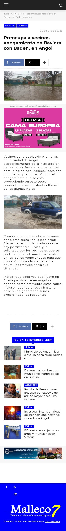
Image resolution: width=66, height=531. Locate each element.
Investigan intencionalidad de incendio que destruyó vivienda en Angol (42, 415)
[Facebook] (7, 487)
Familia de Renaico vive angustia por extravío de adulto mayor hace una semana (41, 394)
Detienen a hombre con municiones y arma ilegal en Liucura (41, 374)
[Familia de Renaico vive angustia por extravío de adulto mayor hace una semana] (12, 391)
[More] (45, 62)
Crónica (15, 13)
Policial (29, 366)
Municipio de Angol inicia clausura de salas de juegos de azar (43, 355)
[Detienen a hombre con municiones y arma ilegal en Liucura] (12, 372)
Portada (22, 26)
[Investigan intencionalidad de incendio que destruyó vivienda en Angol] (12, 413)
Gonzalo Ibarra (52, 521)
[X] (15, 487)
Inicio (6, 13)
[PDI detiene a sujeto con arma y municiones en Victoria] (12, 432)
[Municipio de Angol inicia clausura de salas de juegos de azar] (12, 353)
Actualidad (31, 385)
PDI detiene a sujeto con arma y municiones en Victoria (41, 434)
